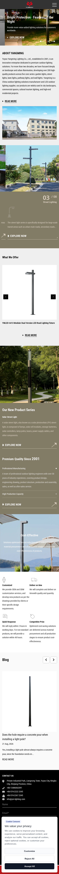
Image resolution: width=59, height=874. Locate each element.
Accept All (29, 866)
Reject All (29, 858)
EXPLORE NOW (13, 235)
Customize (29, 851)
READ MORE (8, 759)
